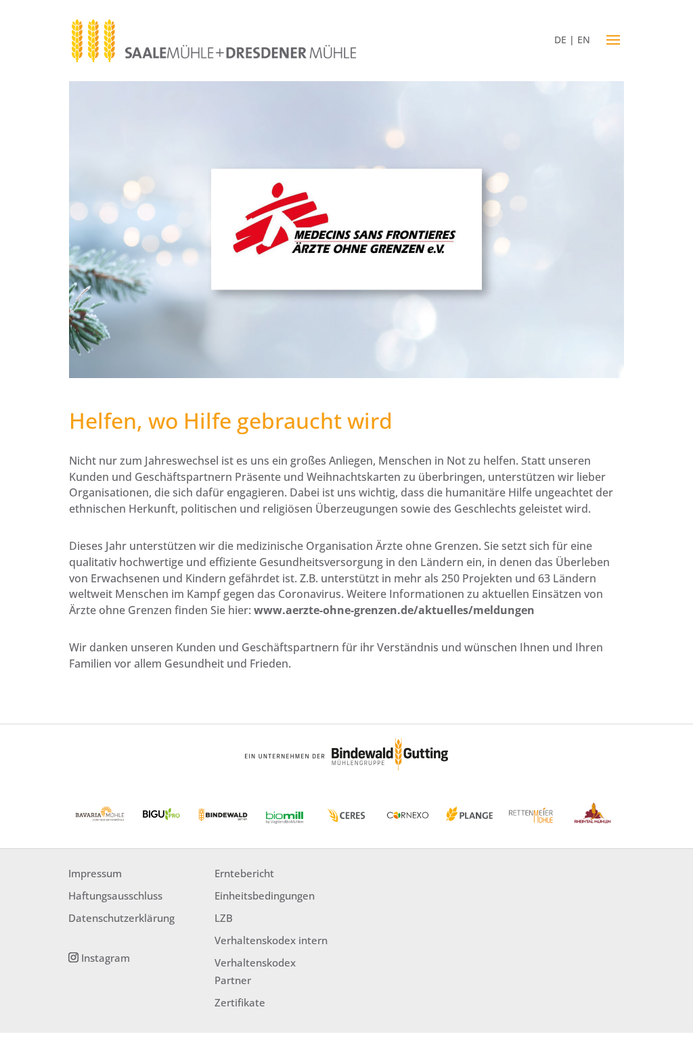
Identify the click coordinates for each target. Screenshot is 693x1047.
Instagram (105, 957)
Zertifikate (240, 1002)
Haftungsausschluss (115, 895)
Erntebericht (244, 873)
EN (583, 39)
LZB (224, 918)
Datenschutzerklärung (121, 918)
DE (560, 39)
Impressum (95, 873)
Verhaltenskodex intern (271, 940)
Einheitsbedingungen (265, 895)
